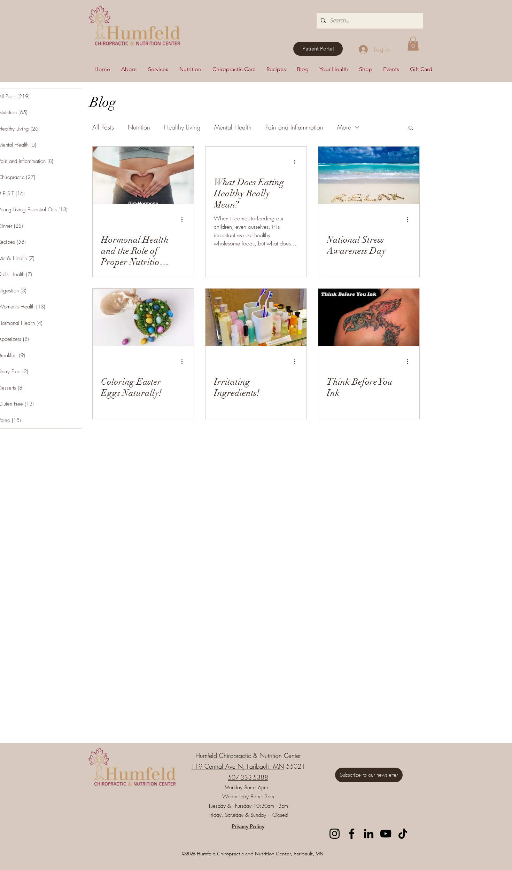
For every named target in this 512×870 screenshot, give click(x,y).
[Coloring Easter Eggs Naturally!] (143, 317)
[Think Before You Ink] (368, 317)
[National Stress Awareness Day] (368, 175)
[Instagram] (334, 833)
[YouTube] (386, 833)
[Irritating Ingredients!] (256, 317)
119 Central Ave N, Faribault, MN (237, 766)
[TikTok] (403, 833)
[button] (413, 44)
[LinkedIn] (368, 833)
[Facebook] (351, 833)
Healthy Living (182, 127)
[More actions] (184, 219)
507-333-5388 (248, 777)
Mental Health (232, 127)
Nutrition (139, 127)
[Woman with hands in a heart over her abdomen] (143, 175)
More (344, 127)
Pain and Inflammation (294, 127)
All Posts (103, 127)
